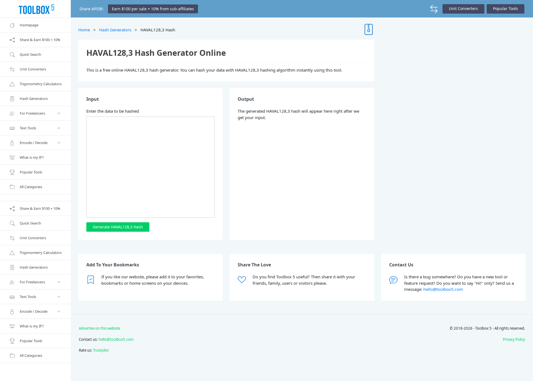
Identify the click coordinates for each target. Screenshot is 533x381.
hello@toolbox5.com (443, 289)
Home (84, 29)
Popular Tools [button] (505, 8)
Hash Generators (115, 29)
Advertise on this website (99, 328)
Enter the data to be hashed (112, 111)
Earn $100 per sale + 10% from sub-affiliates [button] (153, 8)
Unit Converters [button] (463, 8)
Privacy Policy (514, 339)
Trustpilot (101, 350)
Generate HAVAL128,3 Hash (118, 226)
